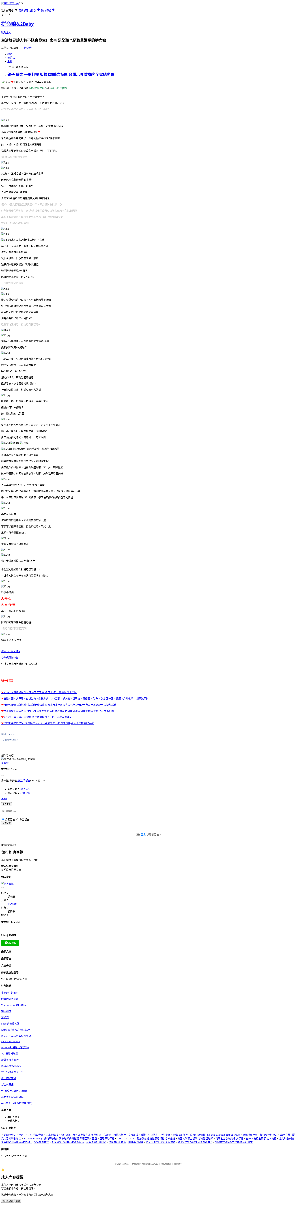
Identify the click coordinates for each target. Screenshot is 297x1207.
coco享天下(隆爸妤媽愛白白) (16, 1103)
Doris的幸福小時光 (11, 1066)
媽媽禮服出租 (250, 1135)
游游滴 (5, 1017)
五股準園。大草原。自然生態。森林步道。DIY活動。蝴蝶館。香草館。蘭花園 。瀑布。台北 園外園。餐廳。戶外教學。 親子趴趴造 (76, 698)
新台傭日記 (7, 1084)
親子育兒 (25, 789)
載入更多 (6, 804)
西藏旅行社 (119, 1135)
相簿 (9, 54)
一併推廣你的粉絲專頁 (9, 740)
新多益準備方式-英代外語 (87, 1135)
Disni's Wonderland (10, 1041)
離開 (18, 1201)
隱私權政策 (166, 1164)
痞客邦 (21, 780)
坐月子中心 (25, 1135)
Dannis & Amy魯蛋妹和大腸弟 (17, 1036)
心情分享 (25, 793)
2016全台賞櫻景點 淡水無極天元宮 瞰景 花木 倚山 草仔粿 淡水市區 (40, 692)
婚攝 (143, 1135)
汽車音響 (38, 1135)
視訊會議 (165, 1135)
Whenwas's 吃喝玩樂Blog (14, 1005)
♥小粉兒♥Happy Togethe (14, 1090)
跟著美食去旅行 (10, 1060)
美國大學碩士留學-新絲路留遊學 (195, 1138)
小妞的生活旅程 (10, 992)
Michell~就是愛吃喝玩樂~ (15, 1047)
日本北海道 (52, 1135)
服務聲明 (178, 1164)
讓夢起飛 (6, 1011)
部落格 (11, 57)
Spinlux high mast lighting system (223, 1135)
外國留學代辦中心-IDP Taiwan (68, 1142)
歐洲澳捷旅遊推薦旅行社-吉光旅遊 (156, 1138)
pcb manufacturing (33, 1138)
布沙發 (107, 1135)
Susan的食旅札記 (10, 1023)
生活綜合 (27, 48)
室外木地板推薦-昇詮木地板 (261, 1138)
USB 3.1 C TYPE (126, 1138)
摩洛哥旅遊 (50, 1138)
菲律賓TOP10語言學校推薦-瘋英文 (234, 1142)
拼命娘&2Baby (17, 24)
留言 (27, 780)
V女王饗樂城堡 (9, 1053)
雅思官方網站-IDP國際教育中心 (195, 1142)
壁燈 (94, 1138)
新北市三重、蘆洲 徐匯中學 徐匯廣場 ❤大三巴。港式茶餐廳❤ (37, 717)
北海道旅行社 (180, 1135)
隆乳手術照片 (135, 1142)
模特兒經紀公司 (268, 1135)
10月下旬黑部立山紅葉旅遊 (160, 1142)
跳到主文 (6, 32)
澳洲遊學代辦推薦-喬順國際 (74, 1138)
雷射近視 (66, 1135)
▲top (4, 798)
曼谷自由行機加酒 (96, 1142)
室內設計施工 (41, 1142)
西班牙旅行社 (106, 1138)
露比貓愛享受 (8, 1078)
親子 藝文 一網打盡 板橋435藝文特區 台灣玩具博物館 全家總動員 (60, 75)
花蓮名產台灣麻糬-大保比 (229, 1138)
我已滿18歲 (7, 1201)
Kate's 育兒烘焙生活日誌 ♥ (15, 1030)
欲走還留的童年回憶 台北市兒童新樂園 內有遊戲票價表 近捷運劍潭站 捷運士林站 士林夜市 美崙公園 (59, 711)
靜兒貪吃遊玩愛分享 (12, 1097)
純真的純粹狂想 (10, 999)
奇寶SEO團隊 (197, 1135)
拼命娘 (5, 763)
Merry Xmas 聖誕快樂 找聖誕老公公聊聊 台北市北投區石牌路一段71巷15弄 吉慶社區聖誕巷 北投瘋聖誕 (60, 704)
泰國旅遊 (133, 1135)
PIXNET (125, 1164)
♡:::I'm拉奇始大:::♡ (12, 1072)
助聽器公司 (10, 1135)
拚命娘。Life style (8, 734)
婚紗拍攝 (285, 1135)
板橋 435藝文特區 (10, 651)
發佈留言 (6, 823)
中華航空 (153, 1135)
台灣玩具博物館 (10, 657)
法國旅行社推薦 (117, 1142)
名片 (9, 61)
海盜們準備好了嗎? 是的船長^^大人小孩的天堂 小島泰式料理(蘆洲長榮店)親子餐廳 (49, 723)
